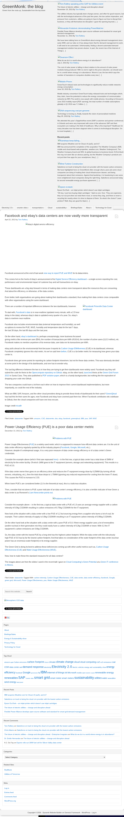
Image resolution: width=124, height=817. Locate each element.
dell (20, 667)
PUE (32, 444)
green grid (9, 580)
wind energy (10, 682)
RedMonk (8, 770)
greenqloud (75, 418)
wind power (20, 682)
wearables (112, 678)
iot (66, 672)
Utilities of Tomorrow (12, 774)
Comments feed (10, 797)
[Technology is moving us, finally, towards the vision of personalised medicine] (73, 111)
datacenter (19, 418)
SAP (90, 418)
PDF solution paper (51, 376)
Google (73, 447)
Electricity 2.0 (7, 208)
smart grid (42, 677)
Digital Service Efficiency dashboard (71, 279)
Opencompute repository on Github (47, 373)
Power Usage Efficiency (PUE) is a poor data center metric (49, 427)
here (56, 459)
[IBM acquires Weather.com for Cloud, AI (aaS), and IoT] (69, 141)
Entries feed (9, 792)
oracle (93, 673)
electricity (47, 667)
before (63, 351)
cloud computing (88, 662)
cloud (77, 662)
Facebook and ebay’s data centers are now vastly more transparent (56, 216)
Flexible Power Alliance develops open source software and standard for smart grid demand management (44, 712)
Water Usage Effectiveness (57, 580)
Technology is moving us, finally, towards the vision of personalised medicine (86, 114)
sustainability (61, 208)
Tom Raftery (9, 726)
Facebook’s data (23, 312)
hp (39, 673)
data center (78, 578)
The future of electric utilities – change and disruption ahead (80, 7)
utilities (98, 678)
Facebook (65, 447)
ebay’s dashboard (29, 336)
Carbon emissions (20, 662)
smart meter (55, 678)
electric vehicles (78, 667)
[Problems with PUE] (62, 438)
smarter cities (22, 208)
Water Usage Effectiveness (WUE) (41, 550)
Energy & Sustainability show (15, 638)
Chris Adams (9, 730)
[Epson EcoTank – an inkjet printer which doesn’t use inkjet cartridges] (65, 187)
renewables (11, 677)
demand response (33, 666)
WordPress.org (10, 801)
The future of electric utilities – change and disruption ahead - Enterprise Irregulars (36, 734)
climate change (65, 661)
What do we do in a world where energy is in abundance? (79, 60)
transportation (37, 208)
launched (88, 373)
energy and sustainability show (95, 667)
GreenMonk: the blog (22, 6)
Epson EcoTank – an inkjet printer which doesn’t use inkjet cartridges (83, 190)
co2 (98, 662)
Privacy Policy (9, 643)
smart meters (68, 678)
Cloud (50, 208)
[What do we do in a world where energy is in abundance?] (65, 57)
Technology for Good (103, 208)
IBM (82, 418)
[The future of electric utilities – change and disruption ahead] (80, 4)
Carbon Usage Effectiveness (58, 578)
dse (56, 418)
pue (86, 418)
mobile (79, 673)
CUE (43, 418)
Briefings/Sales (76, 208)
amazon (37, 418)
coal (113, 662)
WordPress (86, 813)
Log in (6, 788)
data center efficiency (92, 578)
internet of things (55, 672)
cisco (46, 662)
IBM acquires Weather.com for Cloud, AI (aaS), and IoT (78, 144)
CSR (6, 667)
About (88, 208)
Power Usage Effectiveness (32, 580)
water (104, 678)
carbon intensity (40, 578)
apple (12, 662)
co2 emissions (105, 662)
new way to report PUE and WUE (58, 273)
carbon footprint (35, 662)
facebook (66, 418)
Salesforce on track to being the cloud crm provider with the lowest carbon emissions (89, 167)
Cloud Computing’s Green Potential (81, 562)
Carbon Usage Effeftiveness (73, 348)
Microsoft (81, 447)
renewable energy (104, 672)
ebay (60, 418)
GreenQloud (111, 394)
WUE (95, 418)
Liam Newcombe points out (41, 493)
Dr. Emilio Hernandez (12, 738)
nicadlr (19, 406)
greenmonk (34, 673)
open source (86, 673)
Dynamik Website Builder (52, 813)
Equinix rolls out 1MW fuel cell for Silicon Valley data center (39, 743)
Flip (8, 617)
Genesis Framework (72, 813)
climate (52, 662)
